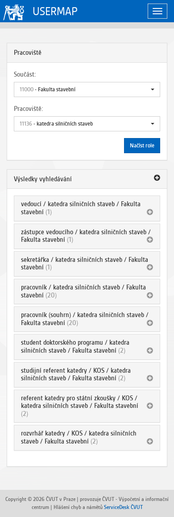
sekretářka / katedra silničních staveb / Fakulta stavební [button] (84, 264)
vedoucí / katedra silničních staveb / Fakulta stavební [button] (81, 208)
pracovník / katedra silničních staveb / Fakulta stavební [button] (83, 291)
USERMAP (55, 11)
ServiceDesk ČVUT (123, 507)
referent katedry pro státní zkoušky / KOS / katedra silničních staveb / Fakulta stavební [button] (79, 402)
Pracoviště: (28, 109)
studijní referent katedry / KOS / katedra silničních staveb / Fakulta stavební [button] (76, 374)
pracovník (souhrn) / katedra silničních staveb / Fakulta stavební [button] (85, 319)
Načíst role (142, 145)
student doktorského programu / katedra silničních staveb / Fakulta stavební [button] (75, 346)
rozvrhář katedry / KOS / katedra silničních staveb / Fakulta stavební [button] (79, 437)
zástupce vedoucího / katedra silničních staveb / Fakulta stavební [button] (86, 236)
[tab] (87, 179)
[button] (87, 89)
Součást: (25, 74)
